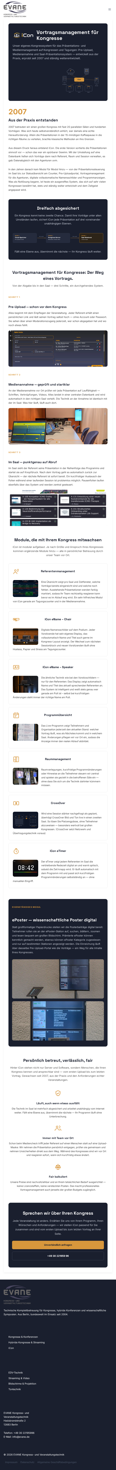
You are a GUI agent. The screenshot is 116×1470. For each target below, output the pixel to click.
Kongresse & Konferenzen (23, 1336)
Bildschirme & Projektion (22, 1383)
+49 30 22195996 (24, 1432)
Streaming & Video (19, 1378)
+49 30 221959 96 (58, 1255)
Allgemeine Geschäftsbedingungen (57, 1462)
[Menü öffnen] (109, 9)
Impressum (11, 1462)
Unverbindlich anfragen (58, 1244)
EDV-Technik (15, 1372)
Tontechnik (14, 1389)
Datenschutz (27, 1462)
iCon (11, 1347)
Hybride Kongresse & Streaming (26, 1342)
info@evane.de (20, 1436)
